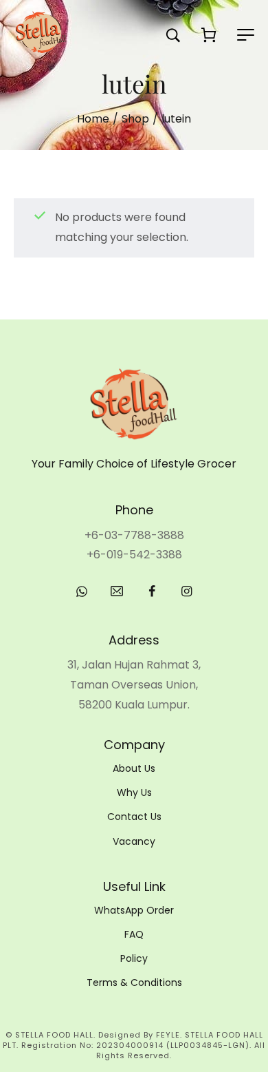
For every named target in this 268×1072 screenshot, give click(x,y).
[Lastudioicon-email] (116, 591)
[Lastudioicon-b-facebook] (151, 591)
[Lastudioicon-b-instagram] (187, 591)
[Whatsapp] (81, 591)
